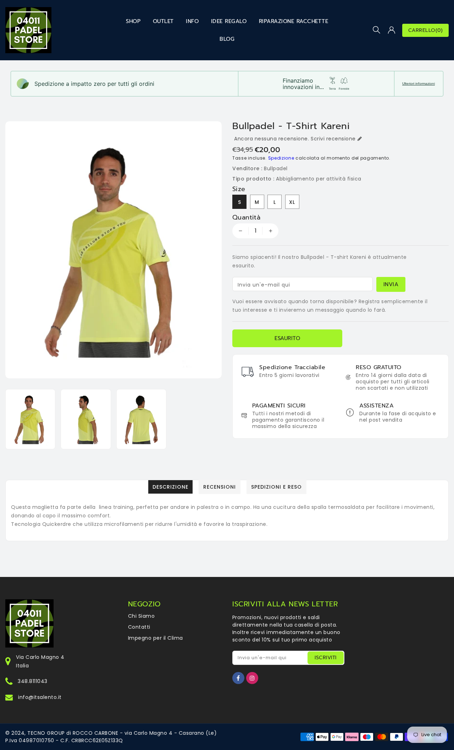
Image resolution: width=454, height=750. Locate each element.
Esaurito (287, 338)
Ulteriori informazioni (418, 83)
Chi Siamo (141, 616)
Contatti (139, 626)
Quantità (246, 217)
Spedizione (281, 158)
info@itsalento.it (40, 697)
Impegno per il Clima (155, 637)
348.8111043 (33, 681)
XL (292, 202)
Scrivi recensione (333, 138)
